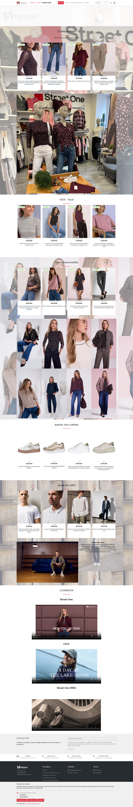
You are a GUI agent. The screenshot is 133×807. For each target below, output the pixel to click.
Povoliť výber (32, 800)
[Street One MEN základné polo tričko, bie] (54, 507)
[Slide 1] (61, 24)
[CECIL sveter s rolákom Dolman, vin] (79, 59)
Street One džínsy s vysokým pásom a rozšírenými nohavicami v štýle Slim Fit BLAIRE (54, 83)
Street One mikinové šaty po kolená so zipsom (79, 307)
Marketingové (24, 797)
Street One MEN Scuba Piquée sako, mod (104, 530)
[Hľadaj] (107, 2)
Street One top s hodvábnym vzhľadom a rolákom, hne (54, 244)
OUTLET (61, 3)
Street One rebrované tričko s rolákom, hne (29, 244)
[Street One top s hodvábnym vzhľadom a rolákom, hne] (54, 221)
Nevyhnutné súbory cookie (28, 793)
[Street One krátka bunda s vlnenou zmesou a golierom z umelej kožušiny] (29, 284)
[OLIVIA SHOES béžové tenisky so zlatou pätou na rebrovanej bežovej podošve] (103, 445)
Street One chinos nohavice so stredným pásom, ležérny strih (104, 307)
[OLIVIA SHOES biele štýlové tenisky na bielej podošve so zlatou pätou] (79, 445)
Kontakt (86, 3)
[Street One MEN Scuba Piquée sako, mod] (103, 507)
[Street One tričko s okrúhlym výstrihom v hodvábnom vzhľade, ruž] (103, 221)
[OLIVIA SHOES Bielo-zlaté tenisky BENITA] (29, 445)
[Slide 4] (69, 24)
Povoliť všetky (22, 800)
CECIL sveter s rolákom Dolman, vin (79, 81)
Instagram (98, 773)
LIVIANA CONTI (46, 3)
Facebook (98, 770)
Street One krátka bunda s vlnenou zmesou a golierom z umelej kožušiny (29, 308)
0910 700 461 (73, 773)
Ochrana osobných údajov (32, 803)
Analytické (23, 795)
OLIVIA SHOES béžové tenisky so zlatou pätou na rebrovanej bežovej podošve (104, 468)
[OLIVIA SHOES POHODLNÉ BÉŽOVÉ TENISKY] (54, 445)
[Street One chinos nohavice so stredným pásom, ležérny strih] (103, 284)
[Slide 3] (66, 24)
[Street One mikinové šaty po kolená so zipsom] (79, 284)
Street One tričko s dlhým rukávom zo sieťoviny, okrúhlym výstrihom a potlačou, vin (29, 83)
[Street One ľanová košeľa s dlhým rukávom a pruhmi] (79, 507)
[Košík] (111, 3)
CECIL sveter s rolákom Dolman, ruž (54, 306)
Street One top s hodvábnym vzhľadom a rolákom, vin (79, 244)
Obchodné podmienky (76, 3)
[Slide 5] (72, 24)
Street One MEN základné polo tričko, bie (54, 530)
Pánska (38, 3)
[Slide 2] (64, 24)
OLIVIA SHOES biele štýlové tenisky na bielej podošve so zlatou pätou (79, 467)
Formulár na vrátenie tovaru (51, 773)
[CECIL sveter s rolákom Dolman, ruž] (54, 284)
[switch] (18, 794)
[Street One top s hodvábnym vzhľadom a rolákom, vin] (79, 221)
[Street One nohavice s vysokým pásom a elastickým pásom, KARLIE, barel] (103, 59)
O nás (66, 3)
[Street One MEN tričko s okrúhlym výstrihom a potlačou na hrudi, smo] (29, 507)
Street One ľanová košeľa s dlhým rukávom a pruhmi (79, 530)
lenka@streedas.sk (75, 770)
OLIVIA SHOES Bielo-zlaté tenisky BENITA (29, 467)
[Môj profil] (114, 3)
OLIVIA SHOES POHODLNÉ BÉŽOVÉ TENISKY (54, 467)
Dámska (32, 3)
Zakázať (40, 800)
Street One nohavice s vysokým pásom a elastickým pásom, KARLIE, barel (104, 83)
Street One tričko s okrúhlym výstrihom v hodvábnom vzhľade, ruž (104, 245)
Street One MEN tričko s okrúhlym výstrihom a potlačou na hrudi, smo (29, 530)
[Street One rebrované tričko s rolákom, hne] (29, 221)
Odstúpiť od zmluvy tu (49, 775)
